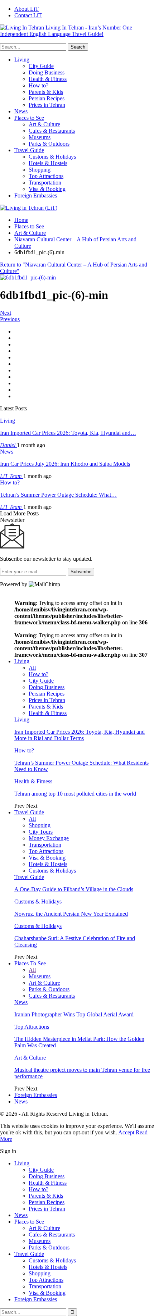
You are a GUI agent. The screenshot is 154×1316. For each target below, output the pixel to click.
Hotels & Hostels (48, 163)
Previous (10, 319)
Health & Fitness (48, 79)
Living (21, 59)
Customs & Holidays (52, 157)
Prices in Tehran (47, 105)
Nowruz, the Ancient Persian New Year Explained (71, 914)
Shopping (39, 170)
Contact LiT (28, 15)
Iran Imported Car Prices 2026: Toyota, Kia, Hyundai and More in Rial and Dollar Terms (79, 735)
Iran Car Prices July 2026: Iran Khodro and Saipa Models (65, 464)
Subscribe (81, 571)
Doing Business (46, 72)
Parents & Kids (46, 92)
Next (5, 313)
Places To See (30, 963)
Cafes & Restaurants (52, 131)
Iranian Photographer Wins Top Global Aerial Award (74, 1014)
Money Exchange (49, 838)
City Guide (41, 66)
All (32, 668)
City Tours (41, 832)
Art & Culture (44, 124)
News (21, 111)
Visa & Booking (47, 189)
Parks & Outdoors (49, 144)
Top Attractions (46, 176)
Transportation (45, 182)
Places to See (29, 118)
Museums (39, 137)
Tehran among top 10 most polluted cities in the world (75, 794)
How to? (38, 85)
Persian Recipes (46, 98)
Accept (126, 1132)
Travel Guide (29, 150)
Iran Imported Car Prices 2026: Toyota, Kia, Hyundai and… (68, 433)
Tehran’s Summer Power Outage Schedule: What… (58, 495)
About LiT (26, 9)
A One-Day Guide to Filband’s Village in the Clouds (73, 889)
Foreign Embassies (35, 195)
